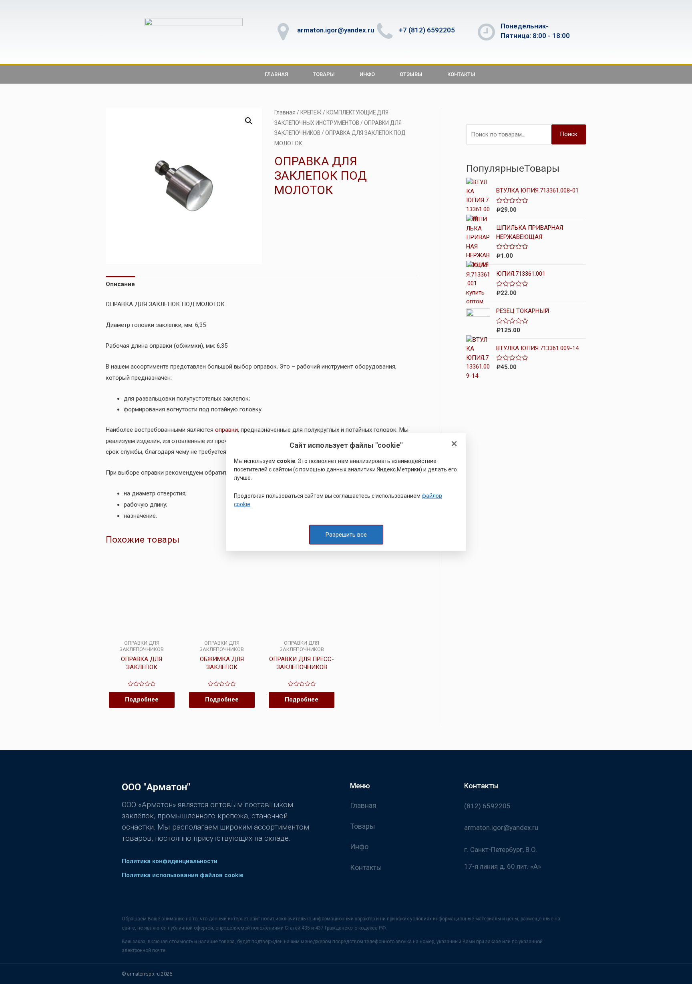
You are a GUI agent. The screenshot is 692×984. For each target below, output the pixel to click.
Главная (276, 74)
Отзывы (411, 74)
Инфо (367, 74)
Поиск (568, 134)
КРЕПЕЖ (311, 112)
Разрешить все (346, 534)
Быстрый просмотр (141, 633)
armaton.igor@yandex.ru (335, 30)
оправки (226, 429)
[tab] (120, 284)
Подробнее (142, 699)
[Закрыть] (454, 444)
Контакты (461, 74)
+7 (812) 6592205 (427, 30)
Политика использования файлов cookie (182, 875)
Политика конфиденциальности (169, 861)
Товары (324, 74)
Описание (120, 284)
